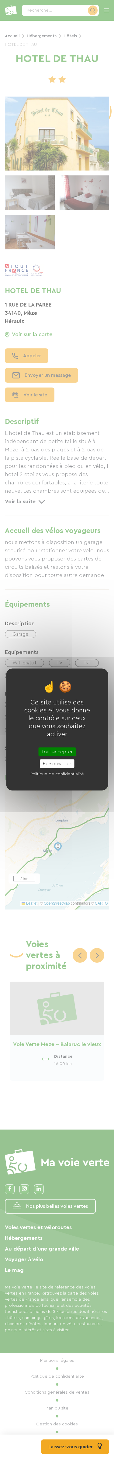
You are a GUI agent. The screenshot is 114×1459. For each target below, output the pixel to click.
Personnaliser (57, 763)
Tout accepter (57, 751)
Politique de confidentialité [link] (57, 774)
